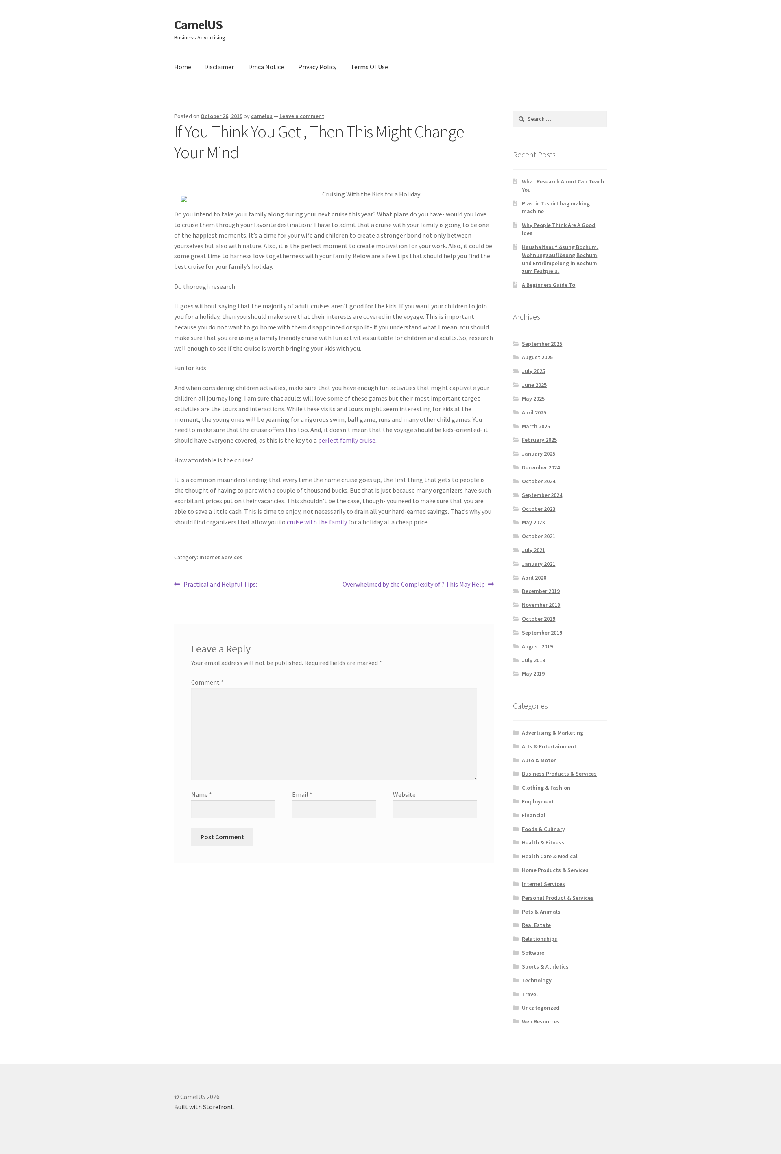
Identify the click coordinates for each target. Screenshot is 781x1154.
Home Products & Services (555, 870)
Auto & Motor (539, 760)
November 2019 (541, 605)
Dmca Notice (266, 67)
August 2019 (537, 646)
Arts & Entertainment (549, 746)
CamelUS (198, 25)
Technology (537, 980)
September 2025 (542, 343)
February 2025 (539, 439)
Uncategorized (540, 1007)
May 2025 (533, 398)
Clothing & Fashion (546, 787)
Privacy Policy (317, 67)
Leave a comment (301, 116)
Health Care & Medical (550, 856)
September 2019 (542, 632)
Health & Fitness (543, 842)
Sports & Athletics (545, 966)
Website (404, 794)
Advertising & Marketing (552, 732)
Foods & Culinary (543, 829)
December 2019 (541, 591)
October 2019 (538, 618)
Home (182, 67)
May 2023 (533, 522)
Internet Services (220, 557)
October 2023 (538, 509)
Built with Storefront (203, 1107)
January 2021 (538, 563)
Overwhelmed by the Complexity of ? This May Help (414, 585)
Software (533, 952)
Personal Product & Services (557, 897)
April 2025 (534, 412)
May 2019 (533, 673)
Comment (207, 682)
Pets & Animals (541, 911)
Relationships (539, 938)
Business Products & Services (559, 773)
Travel (530, 994)
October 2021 (538, 536)
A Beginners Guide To (548, 284)
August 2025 (537, 357)
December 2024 (541, 467)
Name (201, 794)
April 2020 (534, 577)
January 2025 (538, 453)
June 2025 (534, 384)
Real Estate (536, 925)
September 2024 (542, 495)
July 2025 (533, 371)
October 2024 (538, 481)
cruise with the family (317, 522)
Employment (538, 801)
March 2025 (536, 426)
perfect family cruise (346, 440)
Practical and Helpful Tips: (220, 585)
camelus (262, 116)
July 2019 (533, 660)
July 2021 (533, 550)
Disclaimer (219, 67)
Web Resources (541, 1021)
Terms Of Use (369, 67)
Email (302, 794)
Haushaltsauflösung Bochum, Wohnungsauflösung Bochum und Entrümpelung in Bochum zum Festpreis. (560, 259)
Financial (533, 815)
